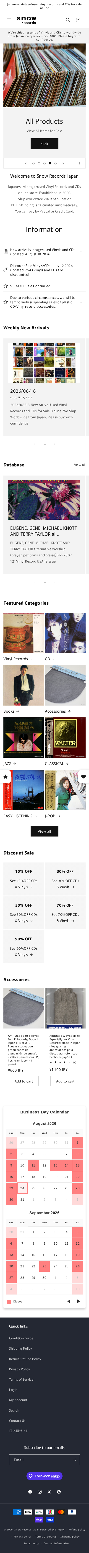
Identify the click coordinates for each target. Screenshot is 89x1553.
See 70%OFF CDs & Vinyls (65, 917)
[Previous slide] (26, 163)
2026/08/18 (23, 391)
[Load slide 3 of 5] (44, 163)
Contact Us (17, 1420)
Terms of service (45, 1536)
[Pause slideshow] (81, 163)
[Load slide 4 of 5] (50, 163)
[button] (9, 20)
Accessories (55, 711)
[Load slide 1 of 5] (33, 163)
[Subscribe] (75, 1459)
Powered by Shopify (52, 1529)
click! (44, 143)
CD (47, 658)
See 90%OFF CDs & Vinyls (23, 951)
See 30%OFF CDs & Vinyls (65, 883)
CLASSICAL (54, 763)
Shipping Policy (20, 1348)
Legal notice (31, 1543)
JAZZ (7, 763)
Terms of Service (21, 1379)
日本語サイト (19, 1430)
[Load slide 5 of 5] (55, 163)
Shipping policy (70, 1536)
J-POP (50, 815)
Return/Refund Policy (25, 1358)
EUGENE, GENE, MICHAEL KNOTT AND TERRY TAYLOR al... (43, 531)
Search (14, 1410)
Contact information (56, 1543)
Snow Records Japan (26, 1529)
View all (80, 464)
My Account (18, 1399)
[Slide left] (34, 444)
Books (9, 711)
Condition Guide (21, 1338)
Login (13, 1389)
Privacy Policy (19, 1369)
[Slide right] (55, 444)
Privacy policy (22, 1536)
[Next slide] (63, 163)
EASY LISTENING (17, 815)
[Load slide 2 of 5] (39, 163)
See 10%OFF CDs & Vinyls (23, 883)
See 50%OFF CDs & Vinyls (23, 917)
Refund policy (77, 1529)
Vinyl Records (15, 658)
